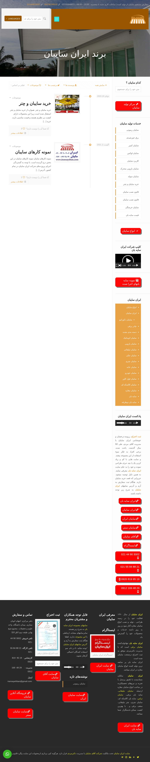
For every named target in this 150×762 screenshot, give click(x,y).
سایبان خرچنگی (132, 207)
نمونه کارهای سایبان (33, 151)
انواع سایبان (129, 230)
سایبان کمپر (134, 145)
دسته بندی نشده (130, 332)
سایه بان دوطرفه (129, 402)
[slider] (129, 265)
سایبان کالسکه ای (129, 384)
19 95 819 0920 (130, 579)
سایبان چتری (131, 361)
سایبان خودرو (131, 373)
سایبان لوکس (133, 153)
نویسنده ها (69, 85)
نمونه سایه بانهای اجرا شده (130, 282)
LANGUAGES (14, 19)
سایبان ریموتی (132, 130)
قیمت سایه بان (132, 215)
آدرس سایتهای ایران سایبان (75, 644)
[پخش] (137, 265)
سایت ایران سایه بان (132, 727)
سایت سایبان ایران (77, 697)
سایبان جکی (131, 355)
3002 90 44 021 (130, 554)
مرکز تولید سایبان (131, 106)
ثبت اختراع (136, 436)
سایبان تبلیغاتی (130, 349)
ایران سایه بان (134, 470)
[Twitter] (138, 757)
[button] (128, 261)
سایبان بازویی (131, 344)
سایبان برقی (137, 647)
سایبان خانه (132, 367)
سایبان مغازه (131, 390)
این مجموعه (80, 637)
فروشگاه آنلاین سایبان (20, 695)
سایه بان (133, 396)
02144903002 (33, 4)
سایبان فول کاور (130, 379)
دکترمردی (71, 753)
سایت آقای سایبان (50, 675)
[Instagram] (126, 757)
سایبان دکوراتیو (125, 319)
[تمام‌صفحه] (117, 265)
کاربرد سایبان (133, 161)
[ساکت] (120, 265)
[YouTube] (134, 757)
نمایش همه (100, 85)
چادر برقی (132, 326)
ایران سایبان (131, 313)
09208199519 (50, 4)
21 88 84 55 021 (129, 566)
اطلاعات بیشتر (17, 133)
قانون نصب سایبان (131, 192)
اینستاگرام (129, 545)
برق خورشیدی (132, 138)
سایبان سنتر (129, 527)
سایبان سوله (133, 176)
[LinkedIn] (130, 757)
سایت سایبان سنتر (22, 713)
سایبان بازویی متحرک (129, 168)
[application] (128, 261)
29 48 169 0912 (130, 588)
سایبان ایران (129, 518)
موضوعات (34, 85)
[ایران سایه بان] (138, 19)
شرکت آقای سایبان (93, 753)
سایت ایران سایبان (105, 667)
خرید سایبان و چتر (35, 103)
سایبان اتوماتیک (130, 338)
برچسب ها (52, 85)
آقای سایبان (129, 536)
